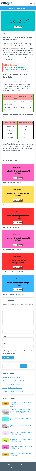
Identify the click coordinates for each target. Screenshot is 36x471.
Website (4, 343)
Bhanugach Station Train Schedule (12, 294)
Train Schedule (20, 8)
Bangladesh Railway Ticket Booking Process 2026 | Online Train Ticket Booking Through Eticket (21, 411)
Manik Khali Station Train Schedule (12, 272)
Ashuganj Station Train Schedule (12, 249)
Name (4, 329)
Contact (19, 468)
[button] (31, 3)
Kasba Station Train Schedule (11, 227)
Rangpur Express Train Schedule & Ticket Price (20, 454)
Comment (5, 310)
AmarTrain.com (15, 465)
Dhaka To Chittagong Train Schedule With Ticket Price (21, 433)
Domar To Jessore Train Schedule (15, 67)
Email (4, 336)
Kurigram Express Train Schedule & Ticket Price (20, 419)
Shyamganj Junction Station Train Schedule (15, 205)
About (12, 468)
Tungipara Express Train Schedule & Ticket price (21, 403)
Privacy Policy (27, 468)
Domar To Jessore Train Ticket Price (15, 70)
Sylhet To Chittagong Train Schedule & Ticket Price (21, 447)
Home (11, 8)
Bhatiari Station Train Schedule (11, 182)
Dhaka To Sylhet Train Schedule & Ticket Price (20, 426)
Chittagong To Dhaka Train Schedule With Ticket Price (21, 440)
